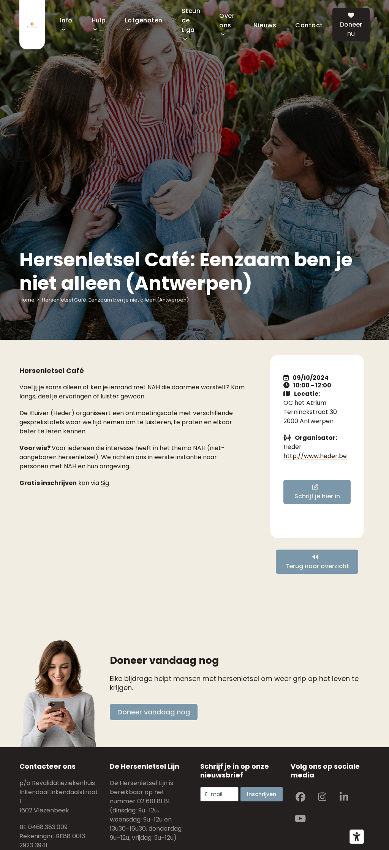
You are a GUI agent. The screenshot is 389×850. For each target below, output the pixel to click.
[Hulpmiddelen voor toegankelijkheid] (356, 836)
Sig (105, 483)
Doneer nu (351, 29)
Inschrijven (261, 794)
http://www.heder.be (315, 456)
